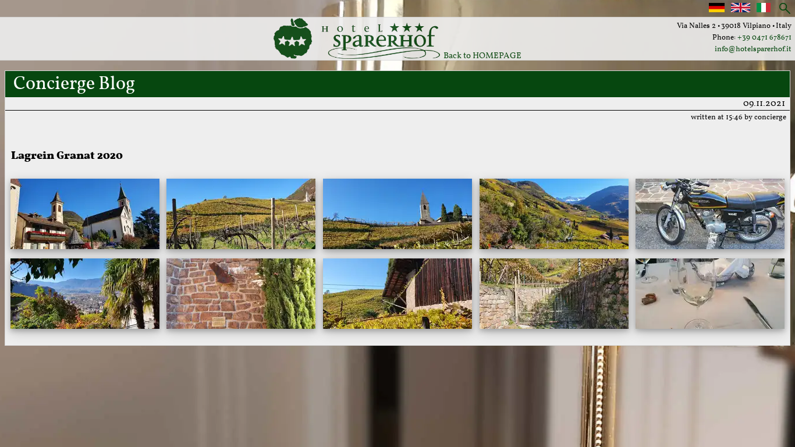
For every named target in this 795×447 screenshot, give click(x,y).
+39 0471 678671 (764, 38)
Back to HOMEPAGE (480, 56)
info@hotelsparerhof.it (753, 49)
